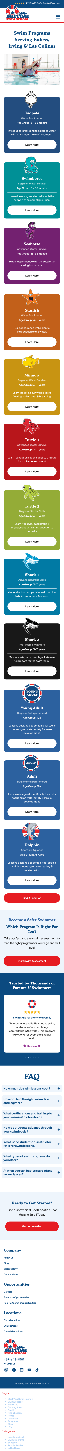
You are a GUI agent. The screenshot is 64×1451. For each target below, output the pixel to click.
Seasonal (12, 1442)
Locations (13, 1418)
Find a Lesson (15, 1412)
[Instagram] (6, 1370)
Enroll (11, 1410)
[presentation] (26, 1057)
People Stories (15, 1445)
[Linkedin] (21, 1370)
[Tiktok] (37, 1370)
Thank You (13, 1404)
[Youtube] (29, 1370)
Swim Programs (16, 1439)
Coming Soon (15, 1407)
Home (11, 1415)
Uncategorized (16, 1437)
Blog (10, 1424)
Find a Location (32, 1226)
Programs (13, 1421)
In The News (14, 1448)
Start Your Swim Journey (20, 1398)
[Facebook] (14, 1370)
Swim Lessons (15, 1401)
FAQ (10, 1426)
